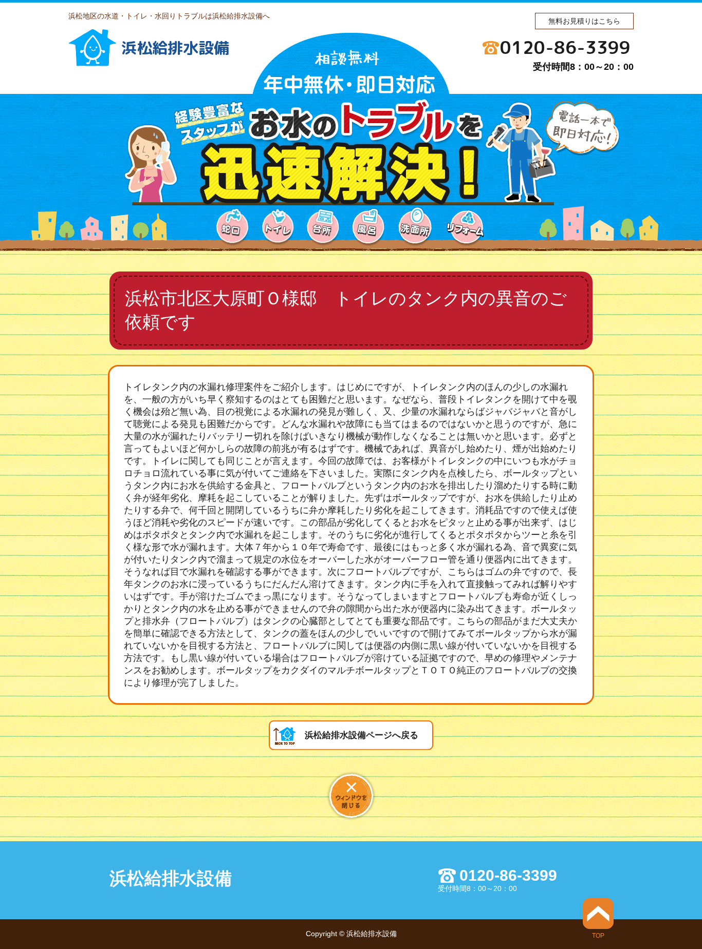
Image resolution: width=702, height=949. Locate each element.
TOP (598, 935)
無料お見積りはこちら (584, 21)
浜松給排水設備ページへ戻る (361, 735)
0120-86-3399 (565, 47)
